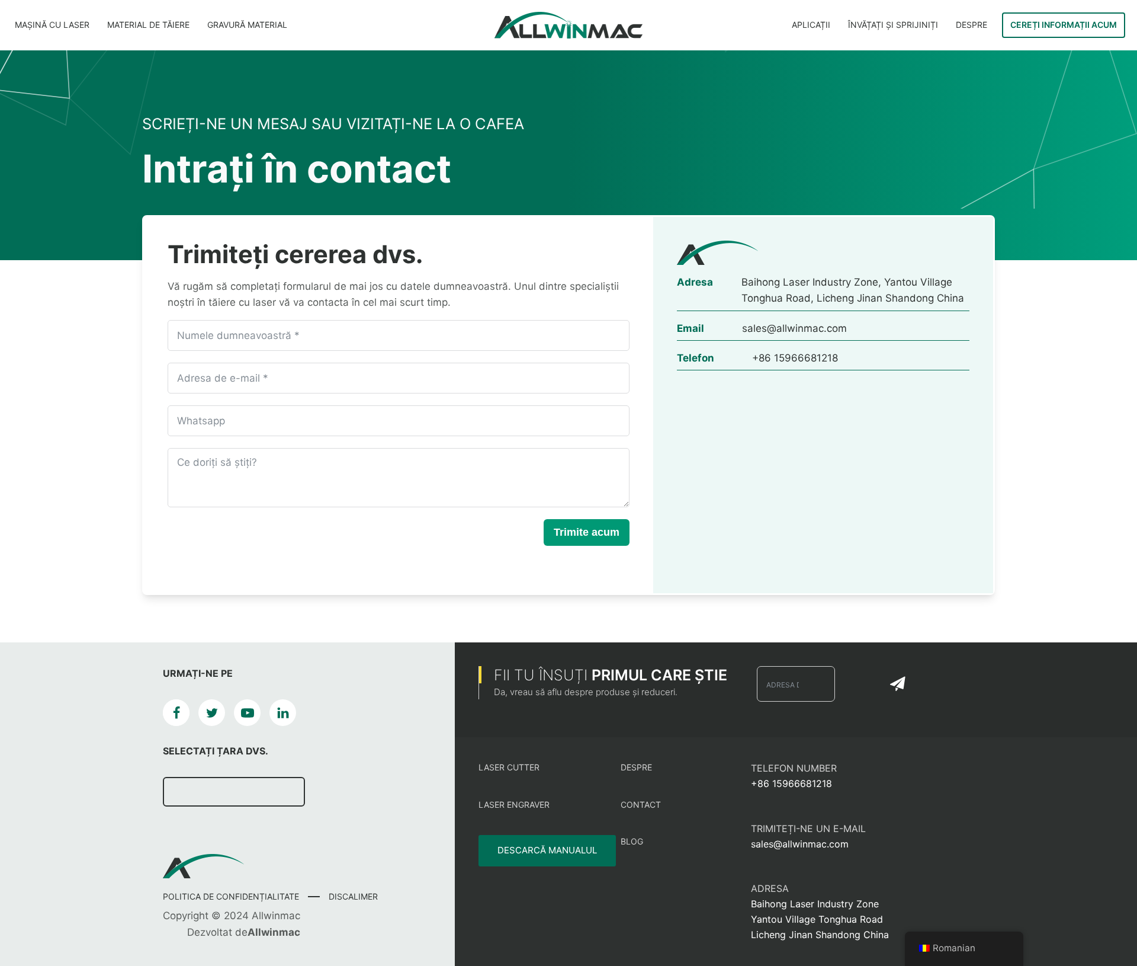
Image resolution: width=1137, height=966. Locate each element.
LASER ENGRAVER (514, 804)
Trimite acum (586, 532)
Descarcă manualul (547, 850)
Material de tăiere (148, 25)
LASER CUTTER (508, 767)
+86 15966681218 (791, 783)
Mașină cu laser (52, 25)
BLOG (632, 841)
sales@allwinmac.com (800, 844)
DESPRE (636, 767)
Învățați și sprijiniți (893, 25)
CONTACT (641, 804)
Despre (971, 25)
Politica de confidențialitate (231, 896)
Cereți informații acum (1063, 25)
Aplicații (811, 25)
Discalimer (353, 896)
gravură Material (247, 25)
